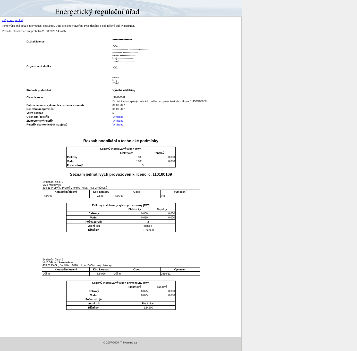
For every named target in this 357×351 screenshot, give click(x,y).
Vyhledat (117, 116)
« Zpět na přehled (12, 20)
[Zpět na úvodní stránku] (17, 8)
